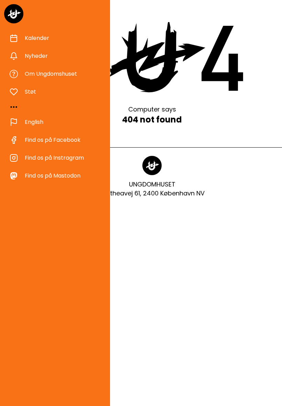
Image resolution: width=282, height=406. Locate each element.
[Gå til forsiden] (13, 13)
